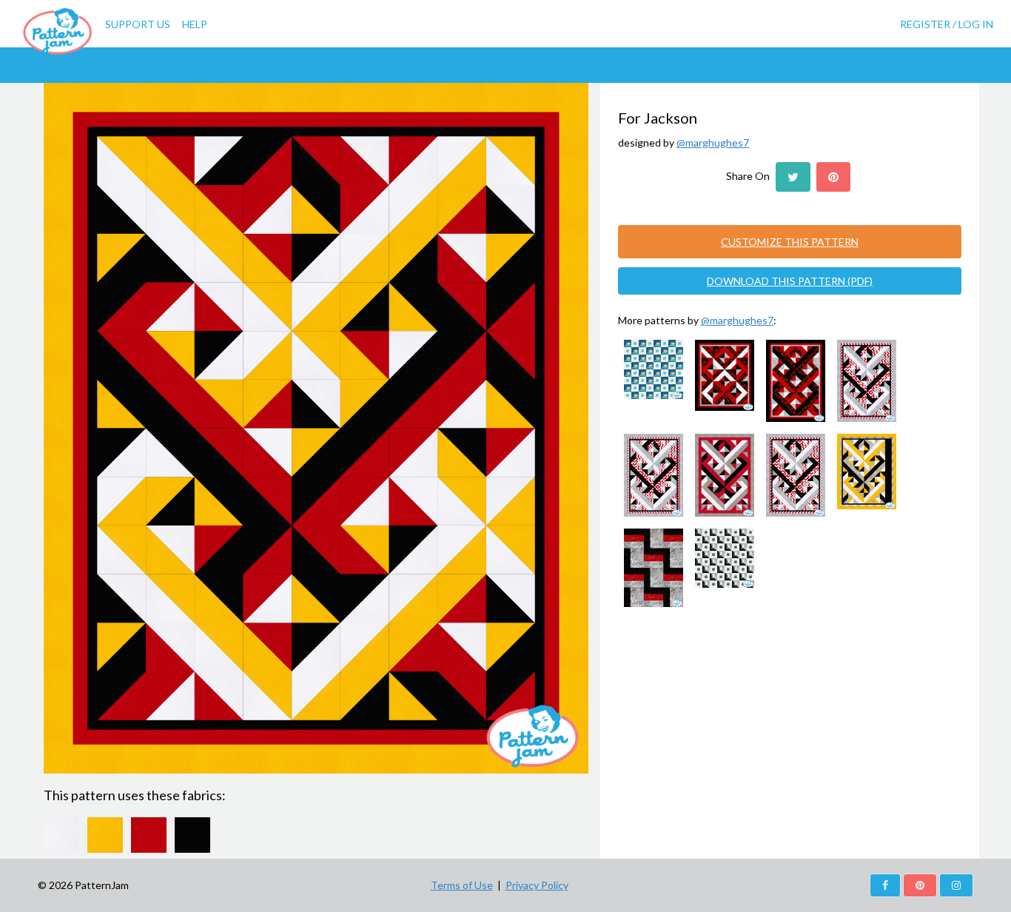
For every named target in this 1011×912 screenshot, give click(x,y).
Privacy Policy (537, 885)
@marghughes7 (712, 142)
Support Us (137, 24)
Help (194, 24)
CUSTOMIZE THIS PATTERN (790, 241)
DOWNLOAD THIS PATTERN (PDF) (790, 281)
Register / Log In (946, 24)
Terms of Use (462, 885)
